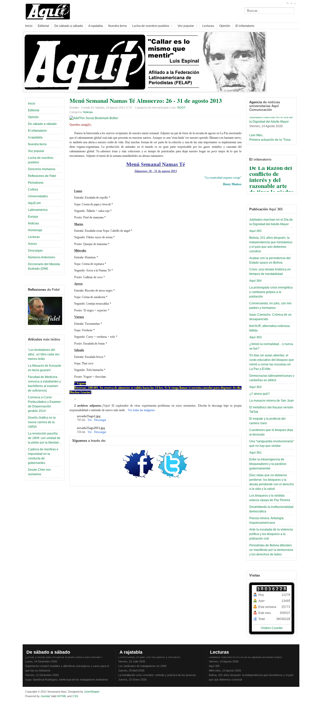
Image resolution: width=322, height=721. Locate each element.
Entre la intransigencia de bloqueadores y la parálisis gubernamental (267, 464)
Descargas (35, 250)
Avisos (32, 244)
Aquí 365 (255, 231)
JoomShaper (92, 691)
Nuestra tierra (37, 144)
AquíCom (34, 203)
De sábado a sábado (42, 124)
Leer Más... (256, 132)
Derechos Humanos (41, 169)
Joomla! (45, 696)
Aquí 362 (255, 387)
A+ (287, 3)
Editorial (33, 110)
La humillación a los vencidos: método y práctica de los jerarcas (157, 672)
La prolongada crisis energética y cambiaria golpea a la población (271, 292)
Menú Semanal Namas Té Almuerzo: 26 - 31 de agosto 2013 (145, 100)
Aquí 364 (255, 280)
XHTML (61, 696)
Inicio (31, 103)
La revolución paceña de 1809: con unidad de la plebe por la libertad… (45, 438)
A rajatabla (35, 137)
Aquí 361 (255, 452)
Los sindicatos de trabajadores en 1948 (142, 663)
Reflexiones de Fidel (42, 176)
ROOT (181, 107)
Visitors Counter (272, 628)
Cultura (33, 189)
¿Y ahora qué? (259, 394)
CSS (75, 696)
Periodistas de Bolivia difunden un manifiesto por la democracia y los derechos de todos (271, 550)
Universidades (38, 196)
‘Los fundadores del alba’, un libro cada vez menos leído (44, 354)
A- (295, 3)
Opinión (33, 117)
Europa (33, 216)
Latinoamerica (38, 210)
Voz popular (36, 151)
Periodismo (36, 182)
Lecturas (34, 237)
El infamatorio (37, 130)
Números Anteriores (41, 257)
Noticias (33, 223)
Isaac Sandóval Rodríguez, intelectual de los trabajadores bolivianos (66, 676)
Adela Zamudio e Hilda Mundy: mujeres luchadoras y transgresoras (159, 681)
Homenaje (35, 230)
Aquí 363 (255, 337)
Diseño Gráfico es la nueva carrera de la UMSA (42, 422)
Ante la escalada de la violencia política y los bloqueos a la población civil (271, 534)
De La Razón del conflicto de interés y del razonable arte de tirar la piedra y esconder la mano (271, 182)
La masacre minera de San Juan (271, 400)
